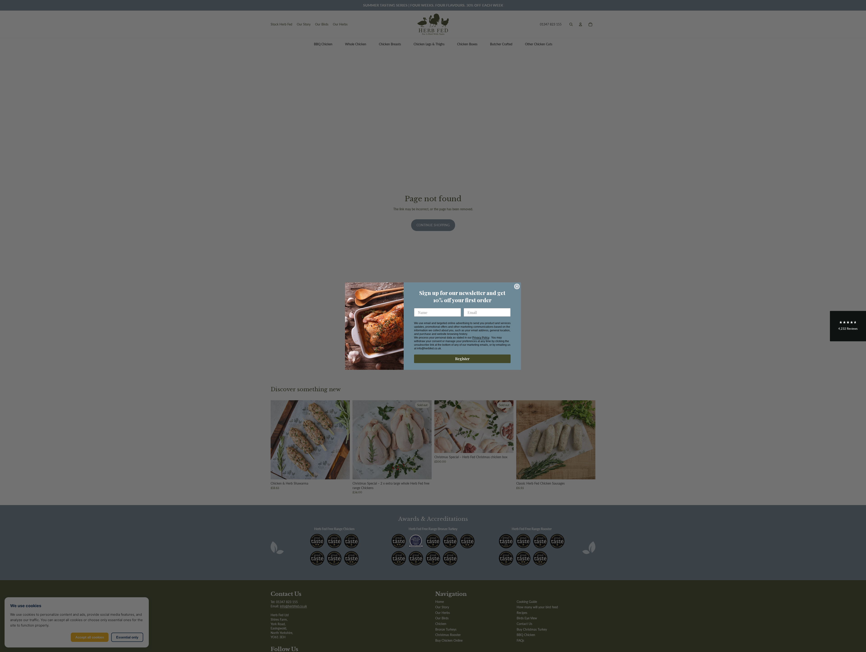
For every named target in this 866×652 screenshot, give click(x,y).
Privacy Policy (480, 337)
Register (462, 358)
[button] (848, 326)
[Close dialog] (517, 286)
